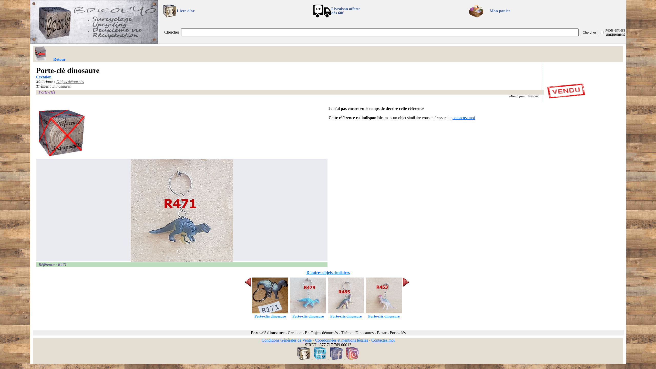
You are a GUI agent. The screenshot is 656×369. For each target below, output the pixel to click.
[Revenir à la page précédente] (40, 53)
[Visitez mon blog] (320, 358)
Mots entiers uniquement (615, 32)
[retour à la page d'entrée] (94, 42)
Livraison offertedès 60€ (345, 11)
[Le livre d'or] (304, 358)
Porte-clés (47, 92)
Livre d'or (185, 11)
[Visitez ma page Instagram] (352, 358)
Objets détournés (70, 81)
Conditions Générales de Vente (287, 340)
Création (44, 77)
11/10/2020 (533, 96)
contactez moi (464, 118)
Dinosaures (61, 86)
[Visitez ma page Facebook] (336, 358)
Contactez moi (383, 340)
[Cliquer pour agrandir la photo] (181, 210)
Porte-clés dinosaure (270, 316)
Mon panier (500, 11)
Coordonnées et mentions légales (341, 340)
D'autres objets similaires (328, 272)
